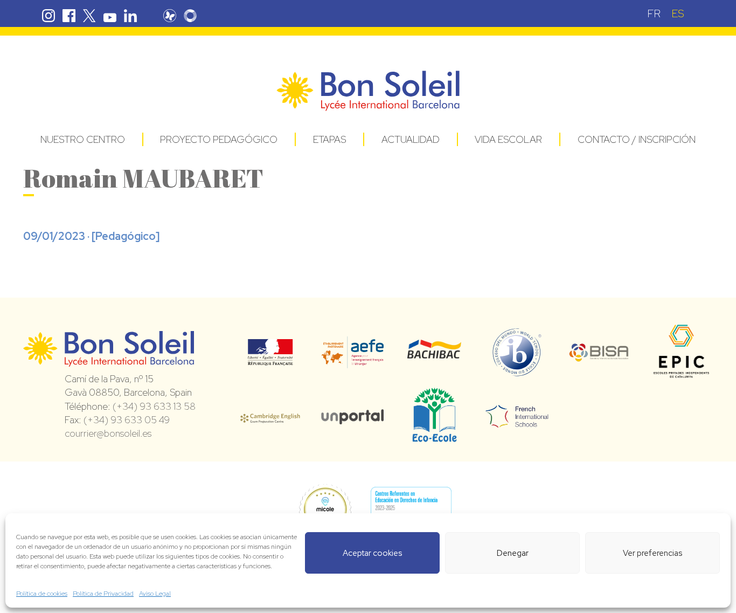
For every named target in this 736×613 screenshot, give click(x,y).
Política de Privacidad (103, 593)
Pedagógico (125, 236)
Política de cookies (41, 593)
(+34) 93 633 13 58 (154, 406)
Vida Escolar (508, 139)
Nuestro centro (82, 139)
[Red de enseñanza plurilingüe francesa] (516, 421)
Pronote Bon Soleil (169, 15)
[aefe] (352, 361)
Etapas (329, 139)
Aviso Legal (155, 593)
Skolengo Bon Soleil (190, 15)
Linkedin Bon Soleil (130, 15)
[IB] (517, 371)
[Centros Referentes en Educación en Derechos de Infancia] (411, 510)
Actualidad (410, 139)
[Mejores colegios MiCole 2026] (324, 510)
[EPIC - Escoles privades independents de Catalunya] (681, 377)
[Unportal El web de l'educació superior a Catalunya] (352, 417)
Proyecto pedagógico (218, 139)
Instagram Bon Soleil (48, 15)
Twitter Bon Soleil (89, 15)
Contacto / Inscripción (637, 139)
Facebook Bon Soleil (69, 15)
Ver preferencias (652, 553)
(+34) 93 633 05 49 (127, 420)
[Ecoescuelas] (434, 437)
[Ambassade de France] (270, 359)
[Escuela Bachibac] (434, 356)
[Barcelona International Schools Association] (599, 355)
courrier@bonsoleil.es (108, 433)
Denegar (513, 553)
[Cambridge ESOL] (270, 417)
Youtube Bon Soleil (109, 15)
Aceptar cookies (372, 553)
